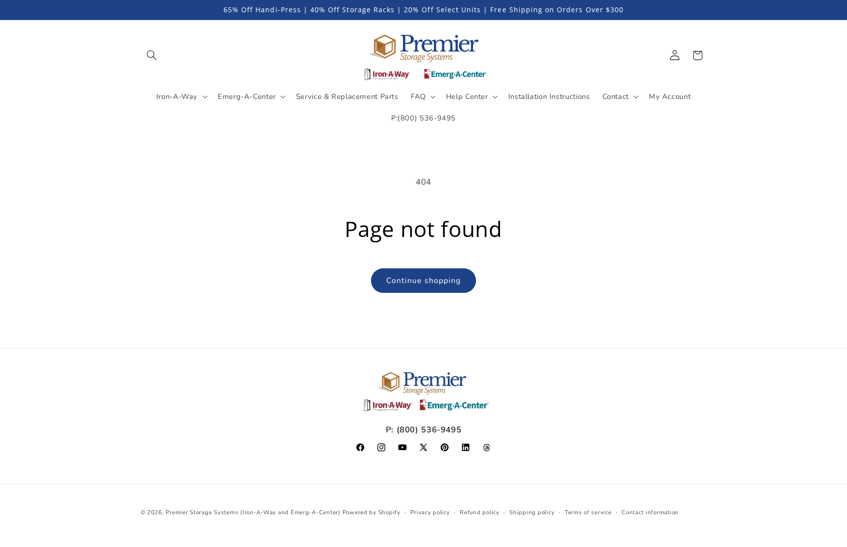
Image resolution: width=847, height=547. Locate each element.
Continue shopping (423, 280)
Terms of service (588, 512)
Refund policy (479, 512)
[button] (152, 55)
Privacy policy (429, 512)
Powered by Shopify (371, 512)
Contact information (650, 512)
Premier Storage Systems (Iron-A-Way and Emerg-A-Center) (253, 512)
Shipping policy (531, 512)
